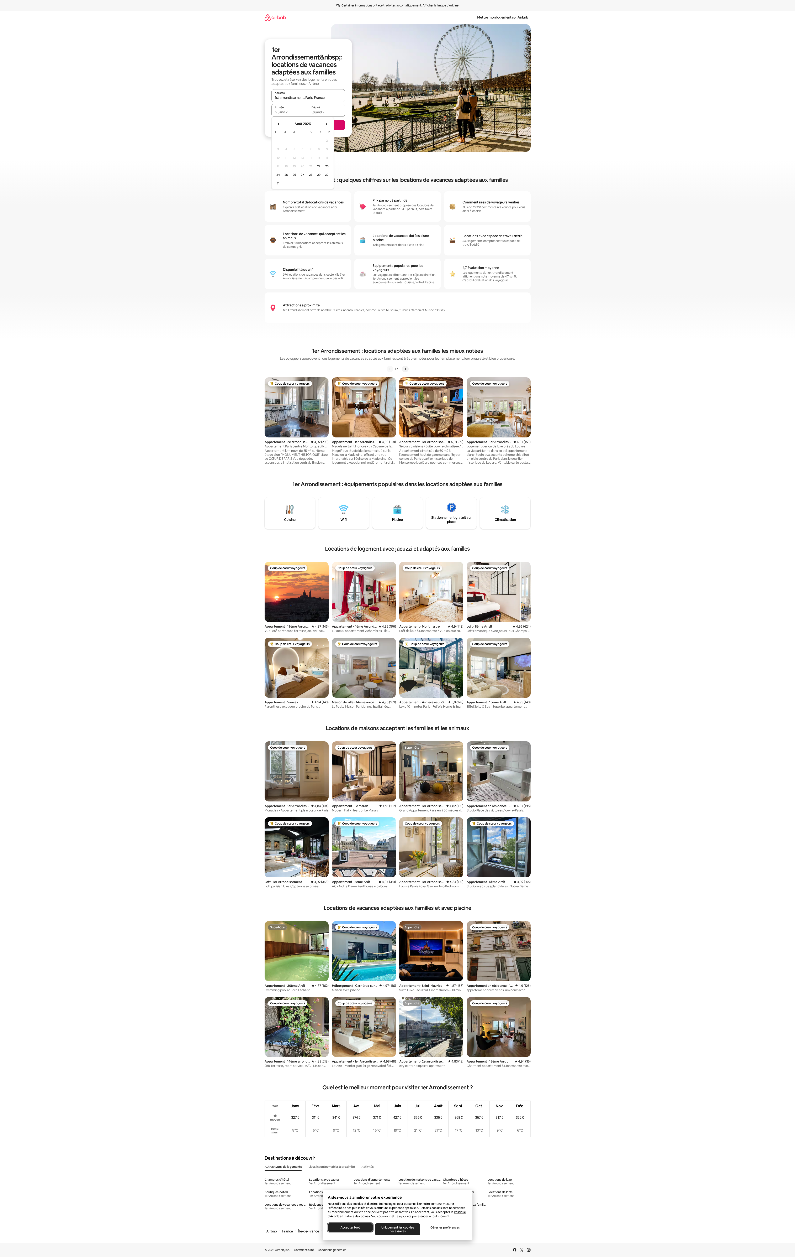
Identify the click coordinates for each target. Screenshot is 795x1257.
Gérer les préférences (445, 1227)
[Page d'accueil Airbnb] (275, 17)
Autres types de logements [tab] (283, 1167)
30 (327, 175)
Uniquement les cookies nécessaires (397, 1229)
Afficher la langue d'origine (441, 5)
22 (318, 166)
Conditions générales (332, 1250)
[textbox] (290, 112)
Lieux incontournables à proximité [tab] (331, 1167)
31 (278, 183)
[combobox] (308, 97)
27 (302, 175)
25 (286, 175)
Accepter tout (350, 1227)
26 (294, 175)
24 (278, 175)
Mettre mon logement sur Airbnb (502, 17)
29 (318, 175)
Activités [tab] (367, 1167)
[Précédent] (390, 369)
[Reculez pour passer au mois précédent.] (278, 124)
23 (327, 166)
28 (310, 175)
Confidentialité (304, 1250)
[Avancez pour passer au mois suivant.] (326, 124)
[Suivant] (405, 369)
